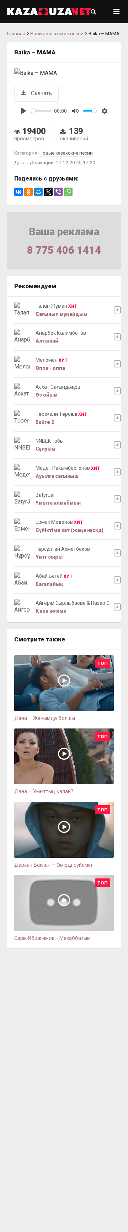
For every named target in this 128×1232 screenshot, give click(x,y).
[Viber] (58, 192)
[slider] (41, 110)
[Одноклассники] (28, 192)
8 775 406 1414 (64, 250)
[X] (48, 192)
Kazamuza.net (49, 11)
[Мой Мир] (38, 192)
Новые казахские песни (57, 33)
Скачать (41, 93)
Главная (16, 33)
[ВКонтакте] (18, 192)
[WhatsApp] (68, 192)
